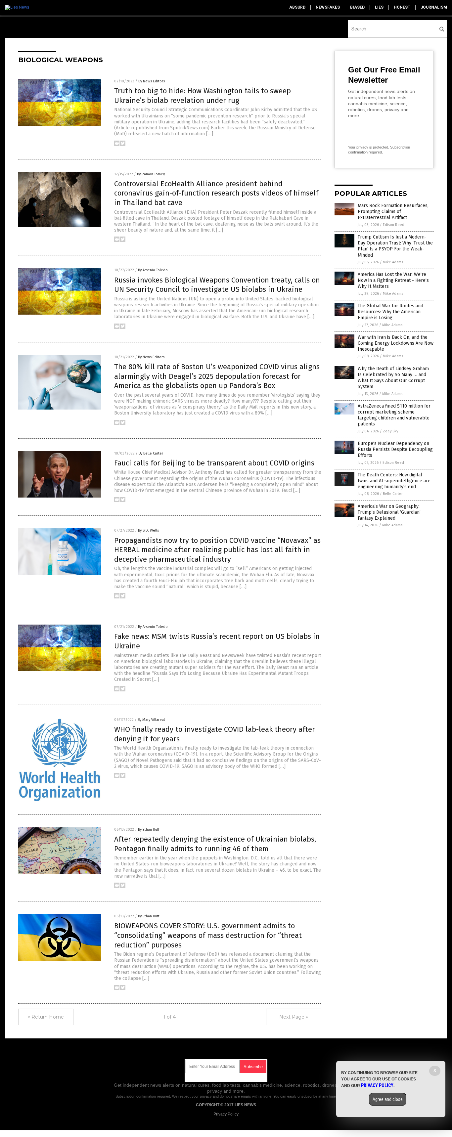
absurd (297, 7)
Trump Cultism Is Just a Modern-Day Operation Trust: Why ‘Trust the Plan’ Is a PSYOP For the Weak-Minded (395, 246)
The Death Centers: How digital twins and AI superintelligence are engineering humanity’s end (394, 481)
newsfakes (328, 7)
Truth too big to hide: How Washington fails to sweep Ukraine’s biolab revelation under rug (202, 95)
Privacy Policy (226, 1114)
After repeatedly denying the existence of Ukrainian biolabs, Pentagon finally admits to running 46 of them (215, 844)
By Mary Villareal (151, 720)
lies (379, 7)
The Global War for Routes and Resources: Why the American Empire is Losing (390, 312)
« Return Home (46, 1017)
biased (357, 7)
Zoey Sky (390, 431)
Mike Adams (393, 262)
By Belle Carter (151, 453)
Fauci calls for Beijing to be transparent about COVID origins (214, 463)
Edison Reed (393, 225)
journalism (434, 7)
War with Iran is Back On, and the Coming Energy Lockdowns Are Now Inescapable (395, 343)
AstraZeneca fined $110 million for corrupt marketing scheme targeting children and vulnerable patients (394, 415)
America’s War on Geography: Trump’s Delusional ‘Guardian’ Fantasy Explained (389, 512)
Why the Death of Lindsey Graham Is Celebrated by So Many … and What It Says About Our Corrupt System (393, 378)
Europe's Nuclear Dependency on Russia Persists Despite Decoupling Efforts (395, 449)
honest (402, 7)
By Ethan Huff (148, 829)
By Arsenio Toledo (153, 270)
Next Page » (293, 1017)
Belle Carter (393, 494)
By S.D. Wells (148, 530)
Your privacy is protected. (368, 147)
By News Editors (151, 81)
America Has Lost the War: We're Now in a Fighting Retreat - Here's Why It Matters (393, 280)
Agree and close (388, 1099)
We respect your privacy (192, 1096)
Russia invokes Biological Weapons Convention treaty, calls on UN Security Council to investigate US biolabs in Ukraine (217, 285)
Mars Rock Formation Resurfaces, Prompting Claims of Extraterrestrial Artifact (393, 211)
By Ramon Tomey (151, 174)
